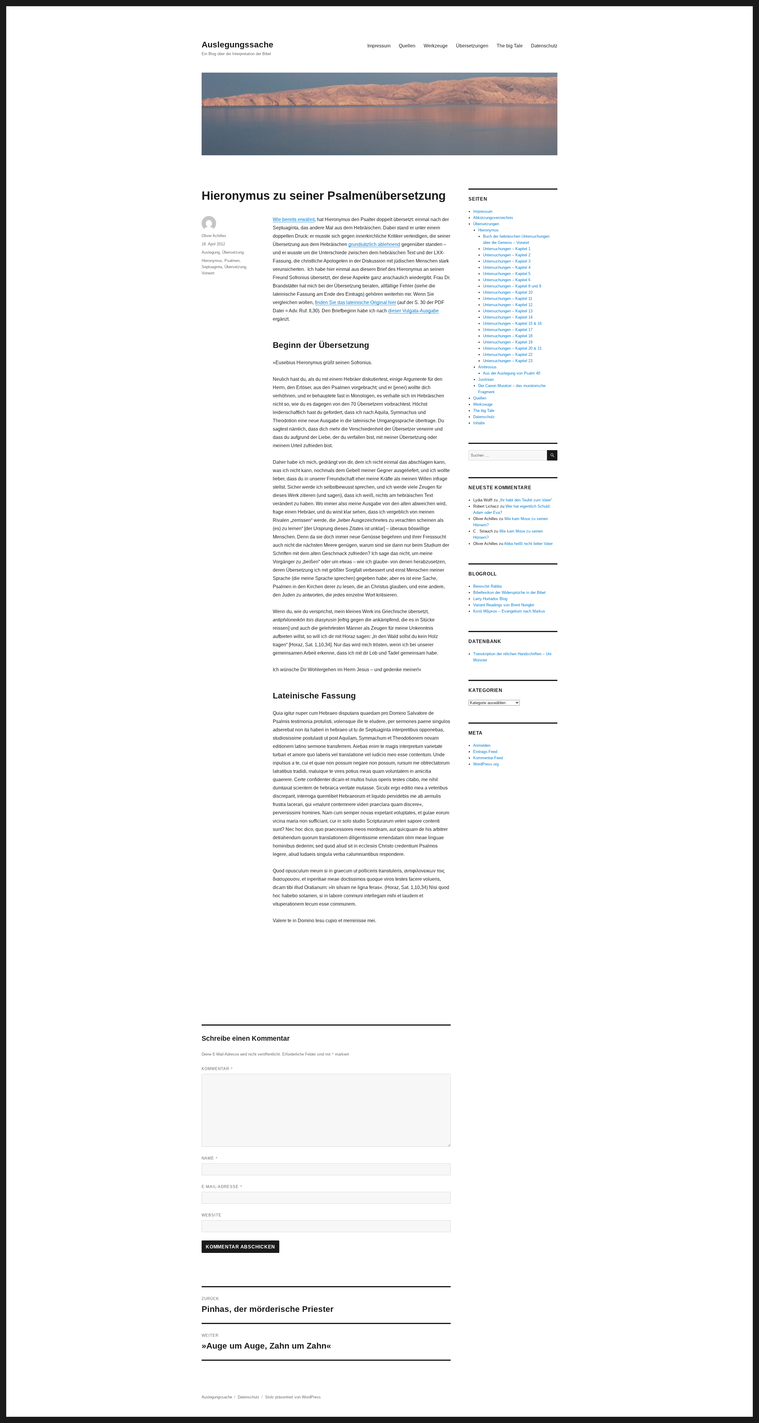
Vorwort (208, 273)
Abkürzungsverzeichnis (493, 217)
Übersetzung (233, 252)
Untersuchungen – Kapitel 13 (507, 311)
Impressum (378, 45)
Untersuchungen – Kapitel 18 (507, 336)
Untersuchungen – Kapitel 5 (506, 273)
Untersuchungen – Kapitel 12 (507, 305)
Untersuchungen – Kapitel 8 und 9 (512, 286)
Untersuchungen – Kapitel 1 (506, 249)
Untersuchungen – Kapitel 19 (507, 342)
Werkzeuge (436, 45)
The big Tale (510, 45)
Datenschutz (544, 45)
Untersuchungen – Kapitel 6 (506, 280)
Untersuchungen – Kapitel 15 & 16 (512, 323)
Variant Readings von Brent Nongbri (503, 605)
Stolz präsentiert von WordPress (293, 1397)
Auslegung (211, 252)
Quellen (407, 45)
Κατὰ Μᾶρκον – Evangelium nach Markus (509, 611)
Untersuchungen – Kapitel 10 (507, 292)
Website (211, 1215)
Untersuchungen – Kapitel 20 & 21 (512, 348)
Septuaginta (212, 267)
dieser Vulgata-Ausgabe (413, 310)
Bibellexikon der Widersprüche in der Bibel (509, 592)
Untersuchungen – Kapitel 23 (507, 361)
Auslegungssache (237, 44)
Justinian (486, 379)
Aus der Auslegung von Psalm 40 (511, 373)
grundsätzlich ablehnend (374, 244)
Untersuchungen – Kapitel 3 (506, 261)
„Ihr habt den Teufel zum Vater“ (525, 500)
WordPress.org (486, 764)
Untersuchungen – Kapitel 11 (507, 298)
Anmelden (481, 745)
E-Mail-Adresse (222, 1186)
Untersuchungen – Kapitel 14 (507, 317)
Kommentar (217, 1068)
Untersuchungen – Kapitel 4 (506, 267)
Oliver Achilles (214, 236)
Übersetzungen (472, 45)
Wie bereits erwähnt (294, 219)
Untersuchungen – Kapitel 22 (507, 354)
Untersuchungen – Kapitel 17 (507, 329)
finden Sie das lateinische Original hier (355, 302)
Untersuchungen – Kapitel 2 (506, 255)
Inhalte (479, 423)
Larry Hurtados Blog (490, 599)
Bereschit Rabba (487, 586)
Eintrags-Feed (485, 751)
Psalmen (232, 260)
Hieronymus (212, 260)
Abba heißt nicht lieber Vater (528, 543)
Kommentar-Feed (488, 758)
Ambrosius (487, 367)
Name (210, 1158)
